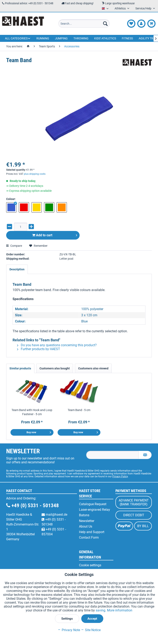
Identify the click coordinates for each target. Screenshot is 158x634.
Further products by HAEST (40, 349)
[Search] (105, 23)
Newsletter (86, 521)
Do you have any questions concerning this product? (58, 345)
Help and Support (91, 532)
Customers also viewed (93, 368)
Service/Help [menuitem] (143, 8)
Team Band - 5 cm (79, 410)
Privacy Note (70, 630)
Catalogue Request (92, 504)
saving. (101, 610)
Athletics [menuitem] (120, 8)
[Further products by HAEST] (137, 64)
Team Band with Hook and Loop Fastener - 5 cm (32, 412)
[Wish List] (131, 23)
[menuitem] (84, 23)
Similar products (20, 368)
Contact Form (89, 537)
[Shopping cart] (151, 23)
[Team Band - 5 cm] (79, 391)
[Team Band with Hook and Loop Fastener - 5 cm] (31, 391)
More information (119, 610)
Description (16, 269)
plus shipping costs (34, 173)
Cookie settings (90, 565)
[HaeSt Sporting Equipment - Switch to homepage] (23, 23)
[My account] (141, 23)
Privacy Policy (120, 476)
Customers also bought (55, 368)
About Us (85, 526)
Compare (16, 245)
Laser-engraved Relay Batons (94, 512)
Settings (67, 618)
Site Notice (92, 630)
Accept (92, 618)
